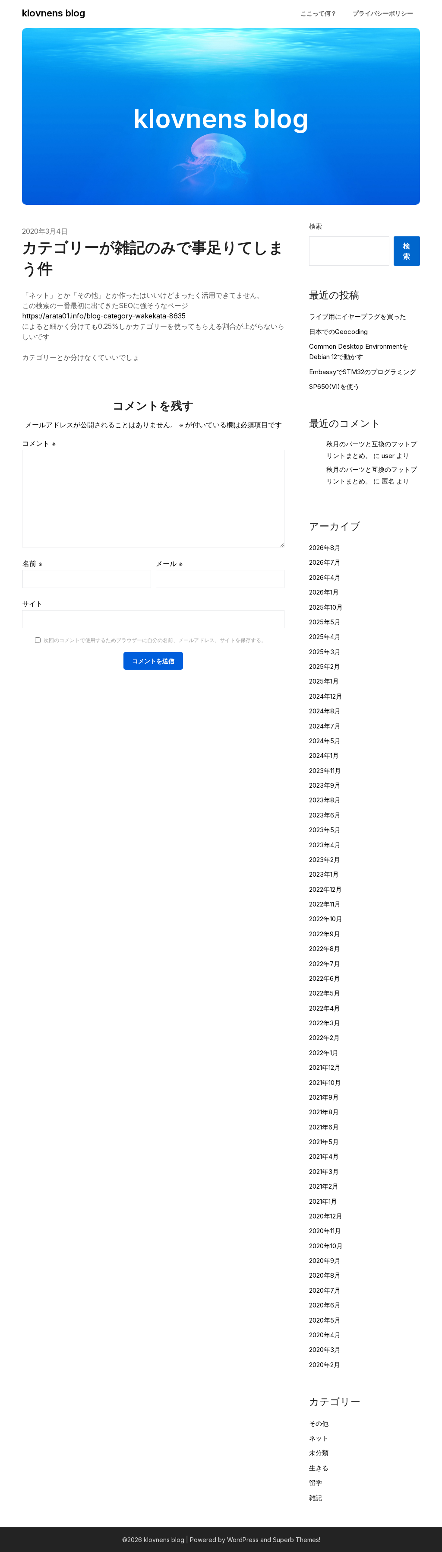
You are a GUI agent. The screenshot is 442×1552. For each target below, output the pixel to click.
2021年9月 (324, 1097)
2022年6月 (324, 978)
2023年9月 (325, 785)
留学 (315, 1483)
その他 (318, 1423)
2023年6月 (325, 815)
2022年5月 (324, 993)
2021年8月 (324, 1112)
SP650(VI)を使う (334, 386)
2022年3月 (324, 1023)
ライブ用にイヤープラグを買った (357, 316)
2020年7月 (325, 1290)
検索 (315, 226)
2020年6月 (325, 1305)
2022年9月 (324, 934)
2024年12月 (325, 696)
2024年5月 (325, 741)
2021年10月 (325, 1082)
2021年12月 (325, 1067)
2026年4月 (325, 577)
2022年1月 (323, 1053)
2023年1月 (324, 874)
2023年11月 (325, 770)
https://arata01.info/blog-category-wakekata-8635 (104, 316)
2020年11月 (325, 1231)
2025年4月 (325, 637)
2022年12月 (325, 889)
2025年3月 (325, 652)
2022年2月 (324, 1038)
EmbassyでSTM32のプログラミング (362, 372)
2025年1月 (324, 681)
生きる (318, 1468)
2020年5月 (325, 1320)
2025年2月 (324, 666)
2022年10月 (325, 919)
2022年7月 (324, 964)
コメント (39, 443)
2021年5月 (324, 1142)
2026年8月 (325, 548)
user (388, 456)
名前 (32, 563)
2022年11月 (325, 904)
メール (169, 563)
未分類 (318, 1453)
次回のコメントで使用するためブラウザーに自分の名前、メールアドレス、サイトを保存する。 (155, 640)
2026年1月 (324, 592)
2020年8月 (325, 1275)
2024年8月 (325, 711)
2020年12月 (325, 1216)
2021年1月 (323, 1201)
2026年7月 (325, 562)
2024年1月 (324, 755)
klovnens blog (53, 13)
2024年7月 (325, 726)
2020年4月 (325, 1335)
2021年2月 (323, 1186)
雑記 (315, 1498)
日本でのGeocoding (338, 332)
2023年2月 (324, 860)
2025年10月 (326, 607)
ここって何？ (318, 13)
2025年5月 (325, 622)
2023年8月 (325, 800)
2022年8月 (324, 949)
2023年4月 (325, 845)
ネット (318, 1438)
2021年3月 (324, 1171)
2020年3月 (325, 1349)
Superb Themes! (296, 1539)
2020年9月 (325, 1260)
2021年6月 (324, 1127)
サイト (32, 603)
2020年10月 (326, 1246)
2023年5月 (325, 830)
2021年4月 (324, 1156)
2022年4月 (324, 1008)
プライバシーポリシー (383, 13)
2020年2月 (324, 1365)
